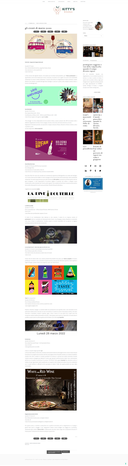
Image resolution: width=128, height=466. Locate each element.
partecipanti (28, 219)
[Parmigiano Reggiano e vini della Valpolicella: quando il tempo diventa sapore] (93, 51)
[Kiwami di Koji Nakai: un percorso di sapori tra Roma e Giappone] (98, 137)
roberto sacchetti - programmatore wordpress (123, 465)
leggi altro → (91, 29)
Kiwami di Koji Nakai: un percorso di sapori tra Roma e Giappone (98, 153)
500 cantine (56, 179)
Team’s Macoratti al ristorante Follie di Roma (87, 120)
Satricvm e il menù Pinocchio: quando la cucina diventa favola (97, 121)
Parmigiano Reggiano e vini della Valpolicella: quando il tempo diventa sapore (92, 68)
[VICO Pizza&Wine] (88, 137)
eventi (28, 444)
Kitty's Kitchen (64, 10)
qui (41, 350)
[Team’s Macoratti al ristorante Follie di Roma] (88, 105)
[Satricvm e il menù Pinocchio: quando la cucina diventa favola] (98, 105)
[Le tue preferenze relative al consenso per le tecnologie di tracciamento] (125, 463)
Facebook (63, 360)
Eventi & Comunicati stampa (41, 23)
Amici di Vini (41, 429)
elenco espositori (39, 128)
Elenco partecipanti (70, 75)
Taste (26, 298)
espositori (61, 317)
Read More (97, 92)
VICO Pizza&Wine (88, 147)
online (46, 117)
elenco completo (68, 258)
